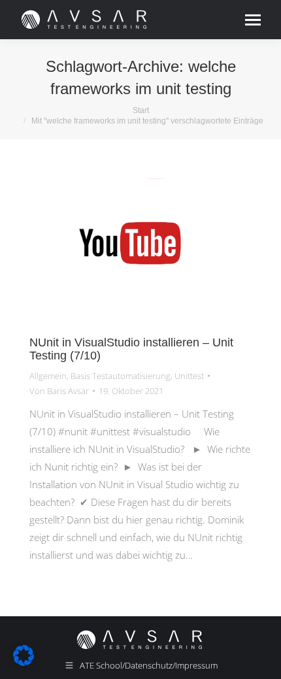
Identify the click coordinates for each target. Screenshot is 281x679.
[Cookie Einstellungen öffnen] (23, 662)
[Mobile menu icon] (252, 20)
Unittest (189, 376)
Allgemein (48, 376)
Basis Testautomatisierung (121, 376)
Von (59, 391)
